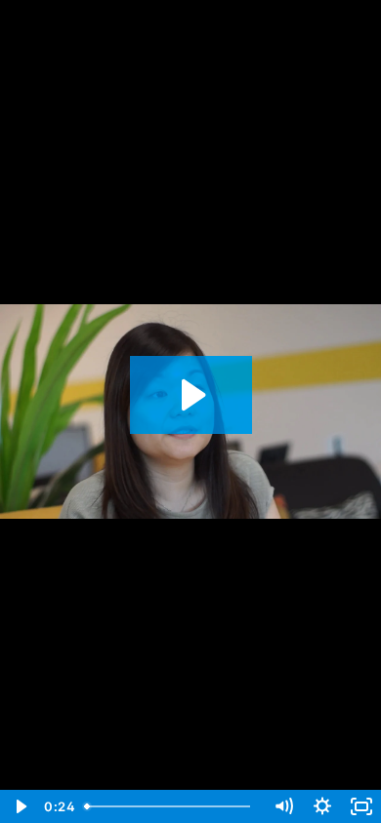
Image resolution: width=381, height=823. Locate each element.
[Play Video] (19, 806)
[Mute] (283, 806)
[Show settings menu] (322, 806)
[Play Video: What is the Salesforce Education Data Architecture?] (191, 395)
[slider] (170, 806)
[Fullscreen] (361, 806)
